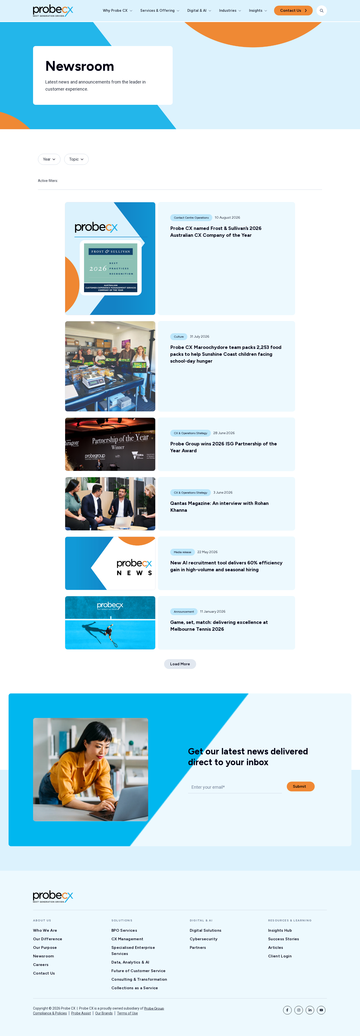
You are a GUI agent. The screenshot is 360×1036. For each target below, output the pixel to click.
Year (46, 159)
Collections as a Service (134, 988)
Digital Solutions (205, 930)
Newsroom (43, 956)
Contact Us (290, 10)
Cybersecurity (203, 939)
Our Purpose (45, 947)
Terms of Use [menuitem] (127, 1013)
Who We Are (45, 930)
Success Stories (283, 939)
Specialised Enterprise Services (133, 950)
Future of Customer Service (138, 970)
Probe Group (154, 1008)
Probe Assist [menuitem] (81, 1013)
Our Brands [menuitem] (104, 1013)
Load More (180, 664)
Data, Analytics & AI (130, 962)
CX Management (127, 939)
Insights (255, 10)
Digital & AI (196, 10)
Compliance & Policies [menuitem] (50, 1013)
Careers (40, 964)
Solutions (121, 920)
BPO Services (124, 930)
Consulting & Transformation (139, 979)
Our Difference (47, 939)
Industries (227, 10)
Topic (74, 159)
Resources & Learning (290, 920)
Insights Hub (280, 930)
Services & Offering (157, 10)
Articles (275, 947)
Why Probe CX (115, 10)
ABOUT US (42, 920)
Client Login (280, 956)
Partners (198, 947)
